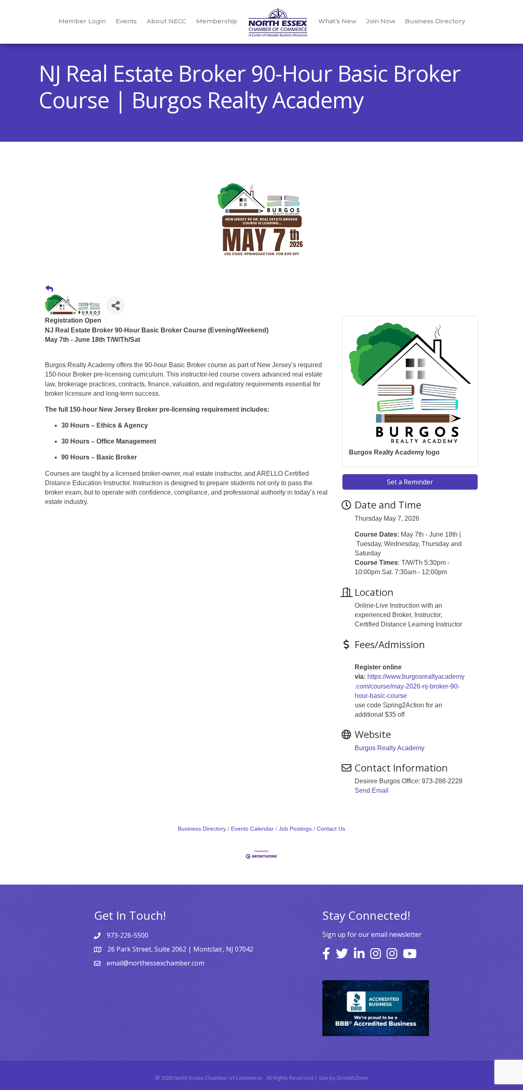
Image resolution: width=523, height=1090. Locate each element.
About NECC (166, 21)
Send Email (372, 790)
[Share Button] (115, 305)
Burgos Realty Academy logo (394, 452)
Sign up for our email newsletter (372, 934)
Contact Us (331, 829)
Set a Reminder (410, 481)
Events (126, 21)
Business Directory (435, 21)
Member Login (82, 21)
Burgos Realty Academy (390, 747)
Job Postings (295, 829)
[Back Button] (49, 289)
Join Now (380, 21)
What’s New (337, 21)
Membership (216, 21)
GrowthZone (352, 1077)
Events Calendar (252, 829)
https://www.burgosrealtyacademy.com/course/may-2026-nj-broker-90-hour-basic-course (410, 686)
